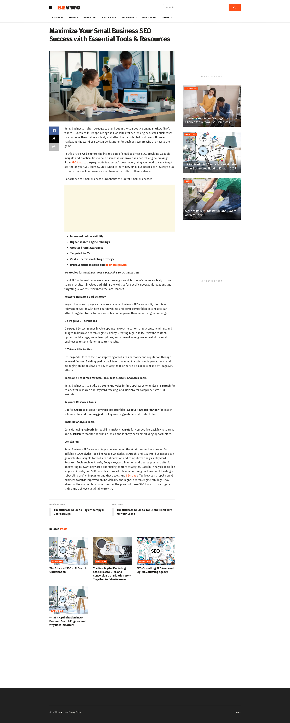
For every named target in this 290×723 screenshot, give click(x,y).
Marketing (90, 17)
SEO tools (77, 162)
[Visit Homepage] (68, 7)
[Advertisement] (119, 208)
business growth (116, 264)
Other (166, 17)
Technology (129, 17)
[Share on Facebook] (54, 131)
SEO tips (131, 475)
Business (57, 17)
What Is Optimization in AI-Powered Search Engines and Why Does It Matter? (67, 621)
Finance (73, 17)
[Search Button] (235, 7)
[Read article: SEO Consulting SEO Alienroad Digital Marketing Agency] (156, 551)
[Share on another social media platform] (54, 147)
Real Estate (109, 17)
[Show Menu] (50, 7)
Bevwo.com (61, 712)
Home (188, 181)
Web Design (149, 17)
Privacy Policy (75, 712)
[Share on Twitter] (54, 139)
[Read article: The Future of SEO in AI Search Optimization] (68, 551)
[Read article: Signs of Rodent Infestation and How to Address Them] (212, 199)
